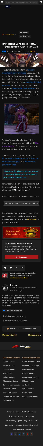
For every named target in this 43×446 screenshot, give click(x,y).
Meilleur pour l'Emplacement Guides (31, 365)
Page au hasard (30, 421)
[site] (5, 275)
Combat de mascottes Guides (12, 385)
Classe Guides (8, 362)
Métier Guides (8, 365)
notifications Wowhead (19, 278)
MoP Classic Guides (11, 358)
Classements (8, 400)
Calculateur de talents (12, 396)
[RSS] (31, 434)
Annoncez (30, 416)
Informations (9, 34)
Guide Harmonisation (31, 362)
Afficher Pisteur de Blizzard (15, 316)
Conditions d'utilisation (21, 429)
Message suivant (34, 335)
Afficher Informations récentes (16, 321)
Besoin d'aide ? (13, 412)
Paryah (32, 51)
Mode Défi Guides (10, 393)
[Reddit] (16, 268)
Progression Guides (30, 377)
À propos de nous (16, 416)
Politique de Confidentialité (26, 425)
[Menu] (2, 2)
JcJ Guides (26, 385)
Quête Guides (8, 377)
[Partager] (40, 2)
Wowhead (31, 219)
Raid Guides (7, 373)
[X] (15, 434)
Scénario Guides (9, 389)
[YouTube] (27, 434)
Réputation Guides (10, 381)
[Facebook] (11, 268)
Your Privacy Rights (14, 421)
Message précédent (9, 335)
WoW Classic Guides (31, 358)
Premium (9, 425)
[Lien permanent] (22, 268)
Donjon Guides (9, 369)
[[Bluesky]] (5, 268)
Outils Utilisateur (29, 412)
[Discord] (11, 434)
